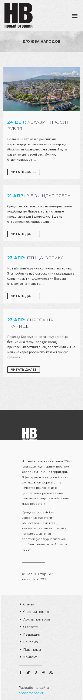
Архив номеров (36, 619)
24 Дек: (38, 125)
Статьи (28, 604)
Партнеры (32, 650)
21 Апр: (39, 195)
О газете (30, 627)
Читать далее (23, 172)
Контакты (31, 657)
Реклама (30, 642)
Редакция (31, 634)
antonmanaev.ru (32, 693)
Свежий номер (36, 612)
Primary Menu (75, 16)
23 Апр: (35, 257)
